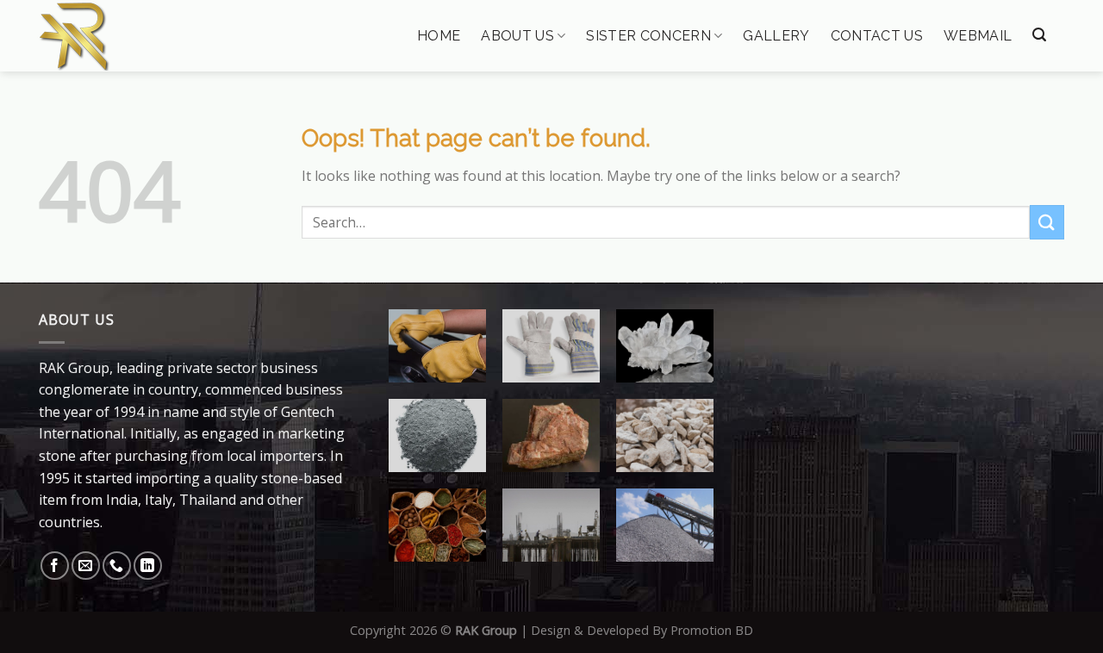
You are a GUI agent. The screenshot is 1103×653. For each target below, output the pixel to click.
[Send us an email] (86, 565)
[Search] (1039, 35)
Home (438, 36)
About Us (517, 36)
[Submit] (1047, 222)
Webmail (978, 36)
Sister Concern (648, 36)
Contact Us (877, 36)
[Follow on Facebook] (55, 565)
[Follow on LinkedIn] (148, 565)
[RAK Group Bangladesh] (127, 36)
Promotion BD (711, 630)
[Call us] (117, 565)
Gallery (776, 36)
